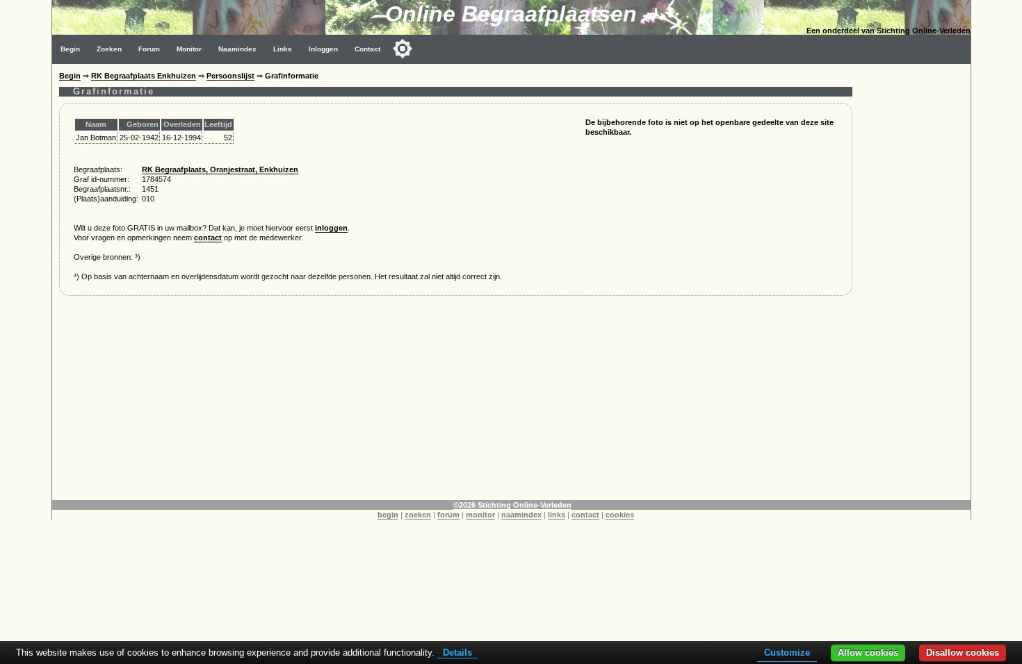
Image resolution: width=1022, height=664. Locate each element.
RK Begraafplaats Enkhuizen (143, 76)
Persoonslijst (230, 76)
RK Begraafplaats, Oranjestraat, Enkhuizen (220, 169)
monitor (480, 515)
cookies (620, 515)
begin (388, 515)
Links (282, 49)
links (556, 515)
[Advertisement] (455, 403)
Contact (367, 49)
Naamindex (237, 49)
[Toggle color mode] (402, 49)
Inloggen (323, 49)
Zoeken (109, 49)
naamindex (521, 515)
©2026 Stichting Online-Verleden (512, 505)
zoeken (418, 515)
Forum (149, 49)
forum (448, 515)
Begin (70, 49)
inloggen (331, 228)
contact (208, 237)
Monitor (189, 49)
